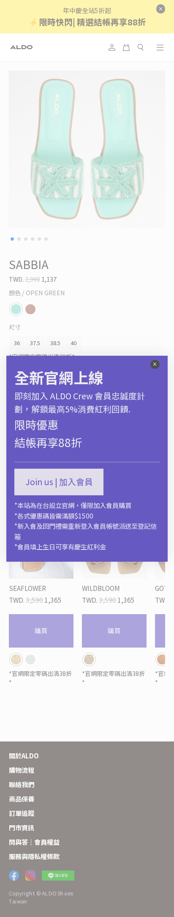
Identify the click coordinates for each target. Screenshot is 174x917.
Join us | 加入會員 (59, 481)
